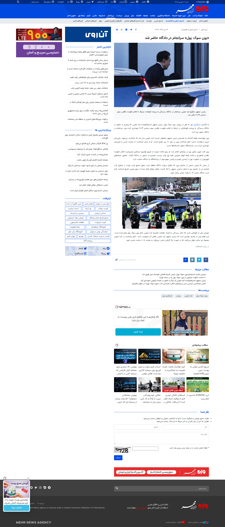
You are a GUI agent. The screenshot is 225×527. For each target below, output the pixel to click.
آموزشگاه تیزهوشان (98, 227)
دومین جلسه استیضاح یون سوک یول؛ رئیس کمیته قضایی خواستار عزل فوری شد (174, 274)
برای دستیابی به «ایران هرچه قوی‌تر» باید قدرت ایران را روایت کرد (87, 173)
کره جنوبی (188, 295)
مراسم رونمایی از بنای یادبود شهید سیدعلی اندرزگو (88, 165)
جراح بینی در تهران (103, 203)
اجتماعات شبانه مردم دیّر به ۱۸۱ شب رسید (91, 82)
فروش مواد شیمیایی (76, 217)
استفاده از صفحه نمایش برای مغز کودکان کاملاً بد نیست (89, 104)
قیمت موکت (103, 208)
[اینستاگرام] (40, 488)
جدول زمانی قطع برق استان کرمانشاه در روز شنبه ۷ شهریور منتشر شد (88, 62)
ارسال (118, 457)
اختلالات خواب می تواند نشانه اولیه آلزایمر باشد (89, 88)
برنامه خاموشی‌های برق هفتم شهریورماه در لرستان (88, 179)
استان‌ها (102, 15)
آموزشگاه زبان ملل (75, 231)
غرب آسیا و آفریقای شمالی (134, 20)
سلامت (152, 15)
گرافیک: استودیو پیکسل (174, 522)
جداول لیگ (47, 2)
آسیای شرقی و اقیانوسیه (175, 20)
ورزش (126, 15)
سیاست (119, 15)
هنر (189, 15)
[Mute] (169, 333)
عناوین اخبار (203, 20)
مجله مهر (81, 15)
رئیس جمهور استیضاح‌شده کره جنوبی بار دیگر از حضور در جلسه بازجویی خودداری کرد (173, 280)
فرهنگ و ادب (197, 15)
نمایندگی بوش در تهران (99, 231)
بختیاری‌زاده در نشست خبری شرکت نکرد (92, 154)
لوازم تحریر (88, 203)
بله (112, 2)
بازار (132, 15)
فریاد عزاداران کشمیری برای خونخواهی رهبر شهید (89, 77)
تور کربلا (88, 208)
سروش (133, 2)
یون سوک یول (201, 295)
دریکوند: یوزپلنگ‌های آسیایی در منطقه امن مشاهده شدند (88, 121)
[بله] (45, 488)
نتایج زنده (61, 2)
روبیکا (78, 2)
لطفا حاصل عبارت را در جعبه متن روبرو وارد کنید (189, 448)
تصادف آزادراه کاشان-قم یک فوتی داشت (92, 160)
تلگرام (144, 2)
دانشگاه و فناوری (164, 15)
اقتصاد (138, 15)
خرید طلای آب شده (73, 203)
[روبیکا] (31, 488)
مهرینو (81, 236)
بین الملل (204, 29)
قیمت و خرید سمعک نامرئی (98, 236)
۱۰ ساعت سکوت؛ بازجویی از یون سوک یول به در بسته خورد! (182, 277)
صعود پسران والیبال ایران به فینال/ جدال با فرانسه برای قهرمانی (86, 136)
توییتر (88, 2)
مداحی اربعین (100, 213)
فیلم (88, 15)
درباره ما (41, 503)
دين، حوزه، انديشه (179, 15)
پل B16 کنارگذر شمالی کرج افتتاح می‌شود (91, 143)
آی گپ (121, 2)
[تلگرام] (49, 488)
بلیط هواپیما (75, 227)
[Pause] (165, 333)
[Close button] (28, 478)
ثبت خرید (138, 332)
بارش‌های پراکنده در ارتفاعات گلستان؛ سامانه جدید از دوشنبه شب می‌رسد (87, 70)
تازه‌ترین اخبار (104, 47)
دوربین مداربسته (77, 213)
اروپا (100, 20)
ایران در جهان (192, 20)
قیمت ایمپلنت (100, 222)
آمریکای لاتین (78, 20)
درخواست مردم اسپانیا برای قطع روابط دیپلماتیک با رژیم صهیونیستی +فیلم (88, 53)
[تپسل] (116, 307)
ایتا (68, 2)
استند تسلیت (73, 208)
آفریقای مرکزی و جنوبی (113, 20)
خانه (206, 15)
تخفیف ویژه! (16, 508)
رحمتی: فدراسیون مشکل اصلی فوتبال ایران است (89, 190)
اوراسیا (149, 20)
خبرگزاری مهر (195, 124)
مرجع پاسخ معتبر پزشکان (99, 217)
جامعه (145, 15)
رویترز (178, 295)
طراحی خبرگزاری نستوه (195, 522)
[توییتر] (36, 488)
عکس (94, 15)
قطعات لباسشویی (77, 222)
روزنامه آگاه (88, 240)
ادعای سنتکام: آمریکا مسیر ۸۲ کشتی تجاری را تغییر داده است (88, 95)
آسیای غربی (158, 20)
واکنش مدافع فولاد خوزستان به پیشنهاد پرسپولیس (88, 149)
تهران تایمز (71, 236)
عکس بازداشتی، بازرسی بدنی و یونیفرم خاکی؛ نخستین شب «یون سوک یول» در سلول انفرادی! (169, 283)
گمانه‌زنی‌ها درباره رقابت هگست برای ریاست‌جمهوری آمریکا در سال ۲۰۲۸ (88, 112)
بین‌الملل (110, 15)
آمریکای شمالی (90, 20)
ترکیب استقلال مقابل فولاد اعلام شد (93, 185)
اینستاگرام (101, 2)
